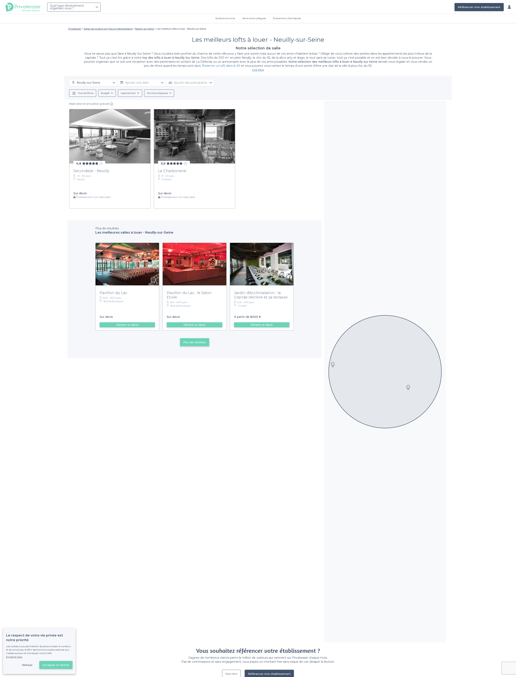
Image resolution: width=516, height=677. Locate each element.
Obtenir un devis (127, 324)
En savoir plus (14, 656)
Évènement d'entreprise (287, 18)
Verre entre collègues (254, 18)
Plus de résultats (194, 342)
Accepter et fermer (56, 665)
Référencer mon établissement (479, 7)
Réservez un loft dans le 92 (221, 66)
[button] (333, 365)
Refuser (27, 665)
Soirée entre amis (225, 18)
